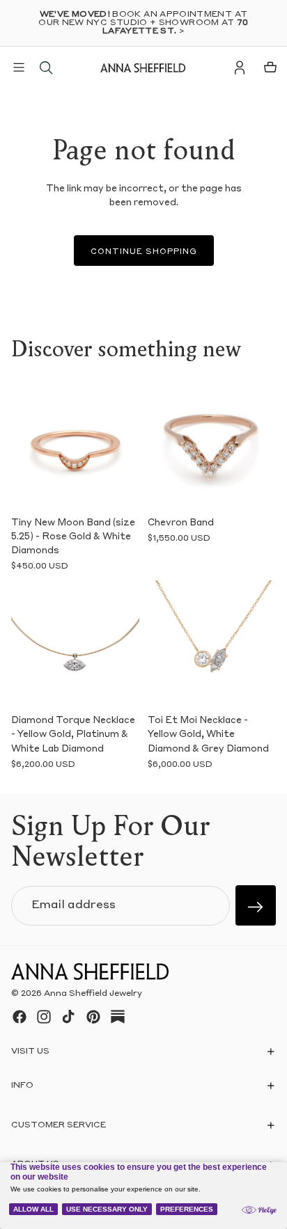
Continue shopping (144, 252)
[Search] (46, 67)
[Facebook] (19, 1016)
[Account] (239, 67)
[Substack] (117, 1016)
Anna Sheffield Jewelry (93, 994)
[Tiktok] (68, 1016)
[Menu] (19, 67)
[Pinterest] (93, 1016)
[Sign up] (255, 905)
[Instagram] (44, 1016)
